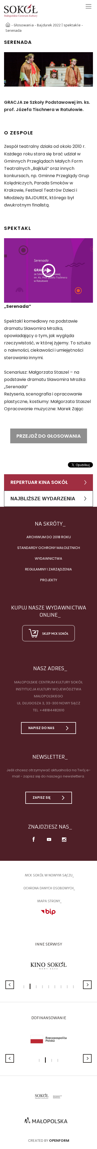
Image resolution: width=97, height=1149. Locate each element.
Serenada (13, 30)
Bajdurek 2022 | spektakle (59, 25)
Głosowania (24, 25)
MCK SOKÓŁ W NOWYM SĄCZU (48, 875)
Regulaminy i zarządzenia (48, 569)
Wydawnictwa (48, 558)
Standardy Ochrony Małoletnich (48, 547)
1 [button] (23, 986)
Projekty (48, 580)
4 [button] (42, 986)
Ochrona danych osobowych (48, 888)
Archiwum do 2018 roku (48, 537)
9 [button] (73, 986)
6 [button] (54, 986)
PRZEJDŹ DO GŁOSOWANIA (48, 436)
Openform (59, 1140)
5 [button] (48, 986)
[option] (48, 69)
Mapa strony (48, 901)
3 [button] (36, 986)
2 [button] (45, 1060)
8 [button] (67, 986)
